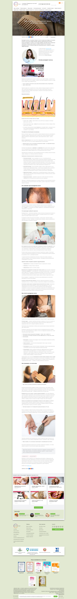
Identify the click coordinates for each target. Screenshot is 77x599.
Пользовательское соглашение (19, 539)
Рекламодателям (16, 532)
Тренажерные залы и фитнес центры (44, 535)
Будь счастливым (16, 8)
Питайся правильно (23, 8)
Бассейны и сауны (42, 526)
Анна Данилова (53, 37)
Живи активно (30, 8)
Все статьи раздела (38, 507)
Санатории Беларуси (42, 531)
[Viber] (31, 37)
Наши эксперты (16, 530)
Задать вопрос (57, 529)
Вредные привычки (58, 8)
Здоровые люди (48, 48)
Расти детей (44, 8)
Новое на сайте (17, 511)
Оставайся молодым (50, 8)
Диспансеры (41, 529)
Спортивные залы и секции (43, 533)
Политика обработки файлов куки (18, 542)
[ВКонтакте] (29, 37)
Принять (55, 596)
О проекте (15, 529)
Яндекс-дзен (29, 465)
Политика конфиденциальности (19, 537)
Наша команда (16, 534)
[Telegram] (32, 37)
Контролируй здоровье (37, 8)
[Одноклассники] (30, 37)
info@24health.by (61, 594)
